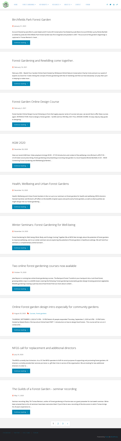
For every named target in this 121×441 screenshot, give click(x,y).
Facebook (7, 433)
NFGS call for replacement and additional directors (44, 348)
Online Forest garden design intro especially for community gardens (55, 307)
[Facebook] (107, 4)
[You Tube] (113, 4)
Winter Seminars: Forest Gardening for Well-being (43, 225)
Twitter (17, 433)
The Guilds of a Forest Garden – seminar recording (44, 389)
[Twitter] (110, 4)
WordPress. (114, 437)
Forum (35, 433)
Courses (32, 313)
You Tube (26, 433)
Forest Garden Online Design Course (35, 101)
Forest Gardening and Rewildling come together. (43, 60)
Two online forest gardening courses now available (44, 266)
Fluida (107, 437)
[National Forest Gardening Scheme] (5, 4)
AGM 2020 (18, 142)
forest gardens (41, 313)
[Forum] (117, 4)
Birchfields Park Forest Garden (31, 19)
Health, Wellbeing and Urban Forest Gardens (40, 184)
